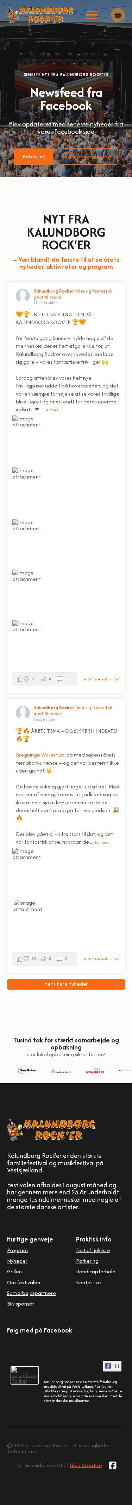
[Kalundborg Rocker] (25, 1375)
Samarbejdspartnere (31, 1293)
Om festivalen (23, 1282)
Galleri (14, 1271)
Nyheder (17, 1261)
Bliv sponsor (20, 1304)
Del (117, 679)
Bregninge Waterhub (40, 754)
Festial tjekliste (93, 1250)
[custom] (112, 1465)
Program (17, 1250)
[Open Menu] (92, 15)
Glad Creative (86, 1465)
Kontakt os (88, 1282)
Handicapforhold (95, 1271)
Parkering (87, 1261)
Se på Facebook (95, 679)
